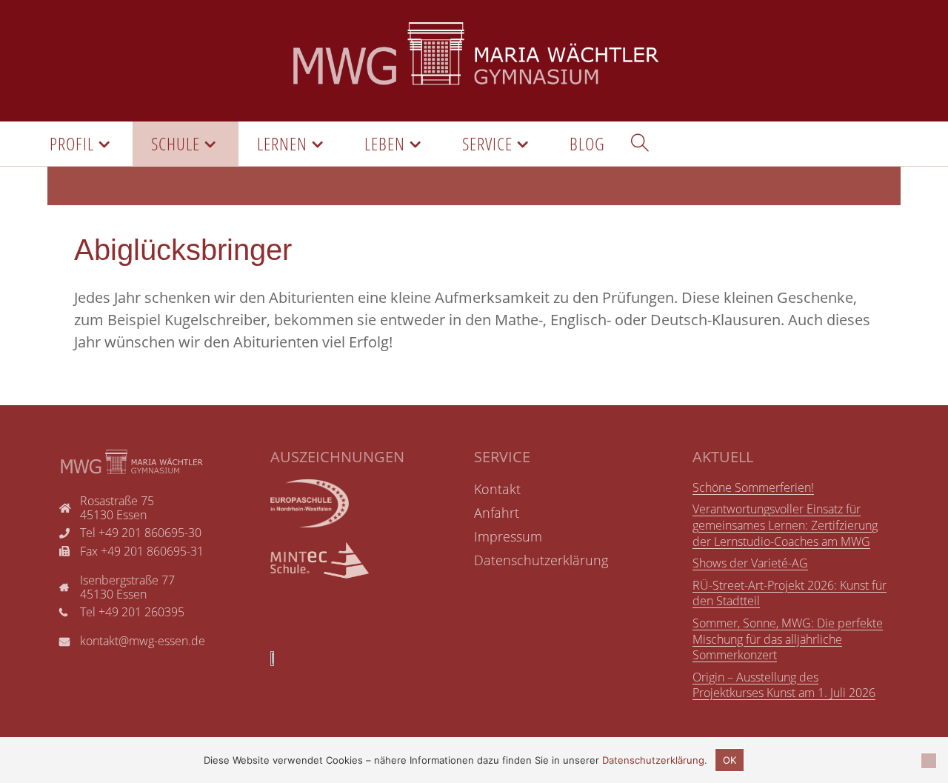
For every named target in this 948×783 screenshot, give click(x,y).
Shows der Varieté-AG (750, 563)
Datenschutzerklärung (653, 760)
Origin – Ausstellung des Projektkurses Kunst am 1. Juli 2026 (783, 685)
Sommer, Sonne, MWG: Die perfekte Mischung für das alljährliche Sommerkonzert (787, 639)
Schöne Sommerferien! (753, 487)
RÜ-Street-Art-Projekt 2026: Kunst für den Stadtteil (789, 593)
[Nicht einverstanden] (929, 761)
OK (729, 760)
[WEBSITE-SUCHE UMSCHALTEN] (640, 143)
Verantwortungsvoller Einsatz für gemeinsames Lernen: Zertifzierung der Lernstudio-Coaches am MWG (785, 525)
